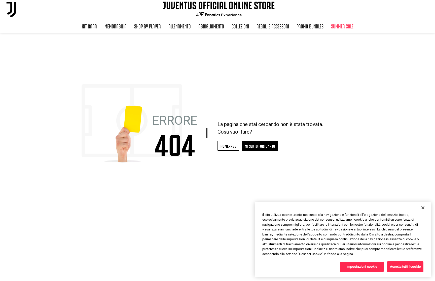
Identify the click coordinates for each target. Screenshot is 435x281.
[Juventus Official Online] (11, 9)
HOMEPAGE (228, 145)
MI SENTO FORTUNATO (260, 145)
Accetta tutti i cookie (405, 266)
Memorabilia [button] (115, 26)
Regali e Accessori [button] (273, 26)
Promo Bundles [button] (310, 26)
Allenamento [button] (179, 26)
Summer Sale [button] (342, 26)
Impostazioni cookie (362, 266)
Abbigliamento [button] (211, 26)
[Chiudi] (422, 207)
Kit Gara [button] (89, 26)
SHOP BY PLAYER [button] (147, 26)
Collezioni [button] (240, 26)
